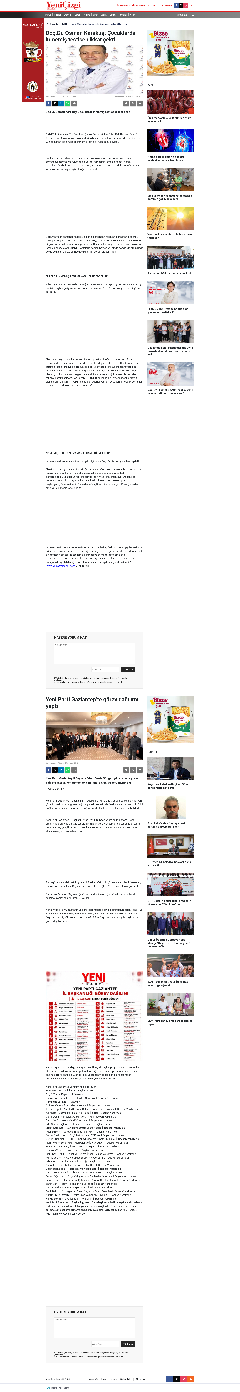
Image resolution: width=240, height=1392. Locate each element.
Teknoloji (122, 14)
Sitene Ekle (140, 1379)
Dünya (48, 14)
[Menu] (193, 15)
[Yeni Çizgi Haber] (63, 5)
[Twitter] (55, 103)
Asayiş (133, 14)
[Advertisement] (94, 195)
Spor (95, 14)
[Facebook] (48, 103)
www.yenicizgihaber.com (61, 566)
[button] (126, 103)
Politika (86, 14)
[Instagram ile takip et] (185, 5)
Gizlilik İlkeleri (126, 1379)
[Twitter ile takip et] (181, 5)
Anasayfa (53, 24)
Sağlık (104, 14)
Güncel (57, 14)
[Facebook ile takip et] (176, 5)
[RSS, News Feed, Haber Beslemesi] (190, 1379)
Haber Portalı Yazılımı (60, 1388)
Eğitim (112, 14)
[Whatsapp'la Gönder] (67, 103)
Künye (104, 1379)
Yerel (77, 14)
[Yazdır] (74, 103)
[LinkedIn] (61, 103)
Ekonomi (68, 14)
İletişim (113, 1379)
